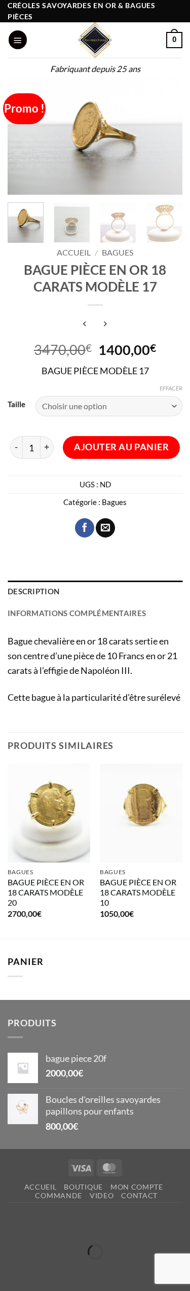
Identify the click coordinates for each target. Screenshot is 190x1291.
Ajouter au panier (121, 447)
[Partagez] (77, 1224)
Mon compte (136, 1186)
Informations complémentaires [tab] (77, 613)
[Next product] (85, 324)
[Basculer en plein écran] (44, 1224)
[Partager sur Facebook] (84, 527)
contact (139, 1195)
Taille (16, 405)
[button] (18, 39)
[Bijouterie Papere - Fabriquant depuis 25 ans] (95, 40)
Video (102, 1195)
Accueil (74, 252)
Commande (58, 1195)
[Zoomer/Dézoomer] (11, 1224)
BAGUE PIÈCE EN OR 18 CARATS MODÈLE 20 (46, 892)
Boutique (83, 1186)
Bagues (117, 252)
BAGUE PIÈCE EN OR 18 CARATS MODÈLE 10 (138, 892)
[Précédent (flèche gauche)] (11, 1271)
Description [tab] (33, 591)
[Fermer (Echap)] (110, 1224)
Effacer (171, 388)
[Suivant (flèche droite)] (44, 1271)
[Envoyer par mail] (105, 527)
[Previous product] (105, 324)
